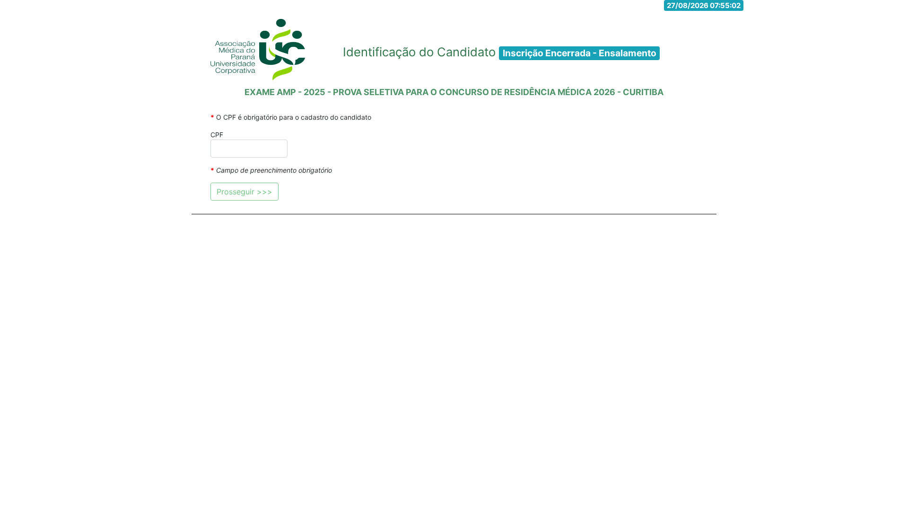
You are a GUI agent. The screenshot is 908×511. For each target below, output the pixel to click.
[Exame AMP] (257, 49)
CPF (216, 135)
